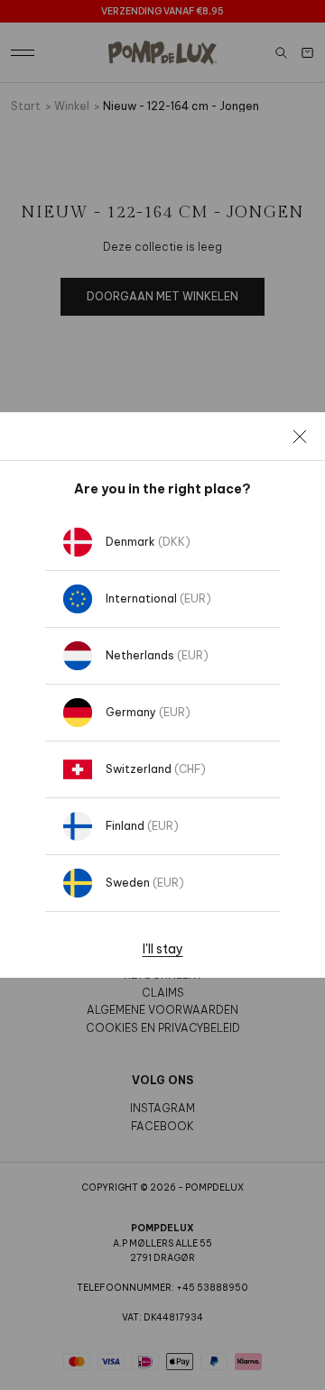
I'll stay (163, 949)
